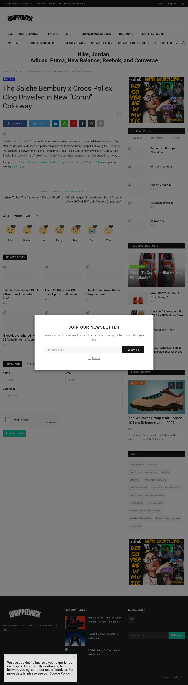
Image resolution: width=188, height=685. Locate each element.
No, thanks (94, 358)
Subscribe (133, 349)
